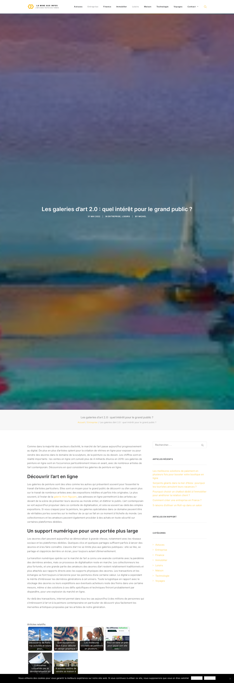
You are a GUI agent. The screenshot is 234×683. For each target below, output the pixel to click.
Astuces (78, 6)
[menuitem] (78, 6)
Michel (142, 216)
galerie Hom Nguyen (65, 496)
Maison (147, 6)
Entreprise (93, 6)
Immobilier (121, 6)
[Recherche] (180, 445)
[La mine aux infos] (43, 6)
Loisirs (135, 6)
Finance (107, 6)
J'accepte (197, 678)
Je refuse (210, 678)
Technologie (162, 6)
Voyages (178, 6)
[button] (205, 6)
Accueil (81, 422)
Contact (192, 6)
